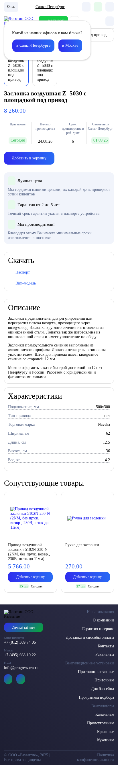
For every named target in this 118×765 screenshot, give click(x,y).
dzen (20, 679)
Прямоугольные (100, 723)
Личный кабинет (23, 627)
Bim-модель (25, 283)
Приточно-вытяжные (96, 672)
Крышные (105, 732)
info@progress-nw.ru (21, 668)
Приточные (104, 680)
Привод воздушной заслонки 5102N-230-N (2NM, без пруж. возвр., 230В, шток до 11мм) (29, 552)
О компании (103, 620)
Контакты (106, 646)
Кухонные (105, 740)
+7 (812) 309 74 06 (20, 642)
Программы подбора (96, 697)
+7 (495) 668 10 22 (20, 655)
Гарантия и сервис (98, 629)
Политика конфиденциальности (95, 757)
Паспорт (22, 272)
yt (8, 679)
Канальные (104, 714)
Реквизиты (104, 654)
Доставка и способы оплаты (90, 637)
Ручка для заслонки (82, 545)
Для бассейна (102, 689)
